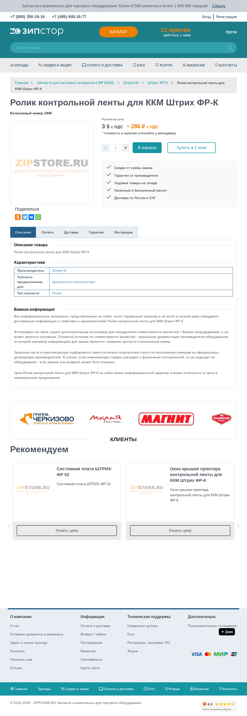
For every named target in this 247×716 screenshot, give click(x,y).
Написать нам (21, 659)
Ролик (57, 293)
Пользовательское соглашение (212, 626)
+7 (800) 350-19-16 (27, 16)
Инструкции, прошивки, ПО (148, 643)
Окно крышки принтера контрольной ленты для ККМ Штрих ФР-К (196, 474)
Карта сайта (90, 668)
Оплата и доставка (105, 65)
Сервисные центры (142, 626)
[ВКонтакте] (31, 217)
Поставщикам (91, 643)
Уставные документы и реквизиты (36, 634)
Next (237, 526)
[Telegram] (24, 217)
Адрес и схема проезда (28, 643)
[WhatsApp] (38, 217)
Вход (206, 17)
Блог (141, 65)
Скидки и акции (56, 65)
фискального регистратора (73, 282)
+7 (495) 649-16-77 (69, 16)
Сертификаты (91, 659)
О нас (14, 626)
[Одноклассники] (18, 217)
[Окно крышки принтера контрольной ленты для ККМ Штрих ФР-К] (146, 487)
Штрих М (59, 270)
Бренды (21, 65)
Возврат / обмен (93, 634)
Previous (9, 526)
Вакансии (196, 65)
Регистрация (226, 17)
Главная (20, 689)
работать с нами (176, 31)
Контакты (228, 65)
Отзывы (16, 668)
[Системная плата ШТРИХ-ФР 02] (33, 487)
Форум (166, 65)
